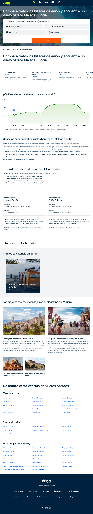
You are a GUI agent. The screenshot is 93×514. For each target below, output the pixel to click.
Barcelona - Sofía (38, 426)
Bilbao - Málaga (8, 455)
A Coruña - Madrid (9, 448)
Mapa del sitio (74, 497)
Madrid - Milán (66, 459)
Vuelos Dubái (36, 401)
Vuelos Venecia (67, 412)
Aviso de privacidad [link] (59, 497)
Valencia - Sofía (8, 434)
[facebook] (43, 508)
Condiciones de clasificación (23, 497)
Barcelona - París (67, 448)
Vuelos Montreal (8, 409)
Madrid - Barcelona (68, 455)
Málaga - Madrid (67, 466)
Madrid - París (36, 462)
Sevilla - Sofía (66, 430)
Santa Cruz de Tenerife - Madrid (13, 470)
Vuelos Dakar (7, 401)
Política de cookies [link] (43, 497)
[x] (50, 508)
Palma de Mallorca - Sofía (40, 430)
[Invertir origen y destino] (46, 26)
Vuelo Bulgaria (7, 49)
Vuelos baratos (32, 491)
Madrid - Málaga (8, 462)
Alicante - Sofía (8, 426)
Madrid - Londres (37, 459)
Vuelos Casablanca (68, 398)
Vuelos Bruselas (37, 398)
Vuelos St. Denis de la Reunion (72, 409)
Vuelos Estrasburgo (68, 401)
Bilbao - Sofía (66, 426)
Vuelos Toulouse (8, 412)
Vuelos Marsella (37, 405)
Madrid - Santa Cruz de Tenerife (13, 466)
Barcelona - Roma (8, 451)
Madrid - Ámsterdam (39, 466)
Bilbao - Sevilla (37, 455)
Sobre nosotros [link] (18, 491)
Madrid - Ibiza (7, 459)
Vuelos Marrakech (9, 405)
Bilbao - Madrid (67, 451)
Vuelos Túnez (36, 412)
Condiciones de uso (73, 491)
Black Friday (45, 491)
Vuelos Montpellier (68, 405)
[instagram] (46, 508)
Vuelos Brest (7, 398)
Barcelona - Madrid (38, 448)
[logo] (6, 3)
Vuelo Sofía (16, 49)
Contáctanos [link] (58, 491)
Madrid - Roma (67, 462)
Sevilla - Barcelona (38, 470)
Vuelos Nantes (37, 409)
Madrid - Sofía (7, 430)
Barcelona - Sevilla (38, 451)
